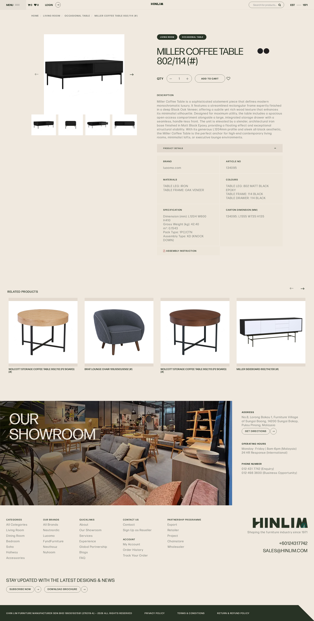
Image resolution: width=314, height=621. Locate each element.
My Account (131, 544)
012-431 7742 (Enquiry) (258, 469)
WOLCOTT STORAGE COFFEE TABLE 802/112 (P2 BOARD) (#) (41, 370)
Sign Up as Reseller (137, 530)
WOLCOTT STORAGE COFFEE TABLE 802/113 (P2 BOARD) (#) (193, 370)
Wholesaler (176, 547)
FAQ (82, 558)
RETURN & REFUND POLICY (233, 613)
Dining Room (15, 536)
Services (86, 536)
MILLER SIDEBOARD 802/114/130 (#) (258, 369)
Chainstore (176, 541)
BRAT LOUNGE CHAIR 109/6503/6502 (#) (108, 369)
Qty (160, 78)
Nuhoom (49, 552)
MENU (9, 4)
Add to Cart (210, 78)
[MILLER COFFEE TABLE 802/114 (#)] (84, 74)
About (83, 524)
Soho (10, 547)
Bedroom (13, 541)
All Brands (50, 524)
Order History (133, 550)
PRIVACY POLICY (155, 613)
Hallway (12, 552)
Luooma (49, 536)
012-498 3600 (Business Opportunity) (269, 473)
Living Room (51, 15)
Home (35, 15)
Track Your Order (135, 555)
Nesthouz (50, 547)
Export (172, 524)
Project (173, 536)
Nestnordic (51, 530)
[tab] (220, 148)
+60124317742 (293, 543)
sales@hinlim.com (285, 550)
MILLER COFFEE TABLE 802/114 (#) (116, 15)
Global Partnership (93, 547)
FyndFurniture (53, 541)
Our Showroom (90, 530)
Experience (87, 541)
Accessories (15, 558)
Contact (129, 524)
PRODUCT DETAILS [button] (173, 148)
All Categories (16, 524)
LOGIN (49, 4)
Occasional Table (77, 15)
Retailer (173, 530)
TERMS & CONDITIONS (191, 613)
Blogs (83, 552)
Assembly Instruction (181, 250)
